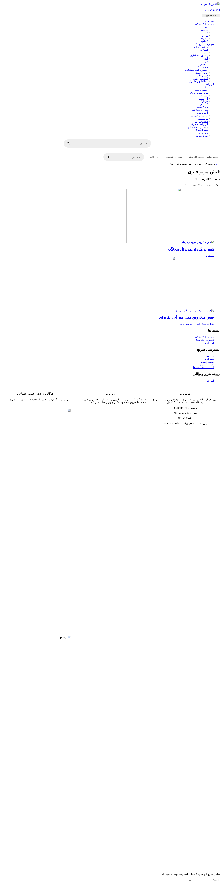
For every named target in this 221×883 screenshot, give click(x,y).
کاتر (206, 87)
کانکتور (204, 41)
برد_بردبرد (203, 132)
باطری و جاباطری (199, 55)
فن (206, 61)
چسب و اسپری (200, 89)
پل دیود (204, 29)
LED (205, 32)
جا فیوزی (203, 64)
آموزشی (210, 380)
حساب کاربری (207, 364)
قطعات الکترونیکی (204, 24)
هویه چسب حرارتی (198, 92)
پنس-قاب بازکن (200, 109)
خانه (218, 164)
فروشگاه (209, 356)
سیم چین (203, 95)
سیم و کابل (202, 75)
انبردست (203, 98)
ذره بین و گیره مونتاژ (197, 115)
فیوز (205, 26)
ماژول (204, 35)
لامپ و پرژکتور (200, 78)
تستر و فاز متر (200, 121)
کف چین (203, 104)
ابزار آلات (209, 84)
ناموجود (210, 255)
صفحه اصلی (208, 21)
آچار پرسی (202, 112)
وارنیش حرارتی (200, 47)
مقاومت (204, 38)
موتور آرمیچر (201, 72)
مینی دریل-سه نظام (198, 127)
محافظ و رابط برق (198, 81)
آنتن (206, 58)
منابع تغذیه (202, 52)
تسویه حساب (207, 361)
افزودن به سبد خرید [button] (190, 323)
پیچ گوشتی (202, 107)
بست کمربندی (201, 135)
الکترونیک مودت (212, 10)
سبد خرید (209, 358)
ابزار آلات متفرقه (199, 124)
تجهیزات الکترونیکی (204, 44)
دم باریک (203, 101)
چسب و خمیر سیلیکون (196, 69)
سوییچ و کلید (201, 67)
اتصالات (204, 49)
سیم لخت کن (201, 130)
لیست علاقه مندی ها (203, 367)
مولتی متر (203, 118)
